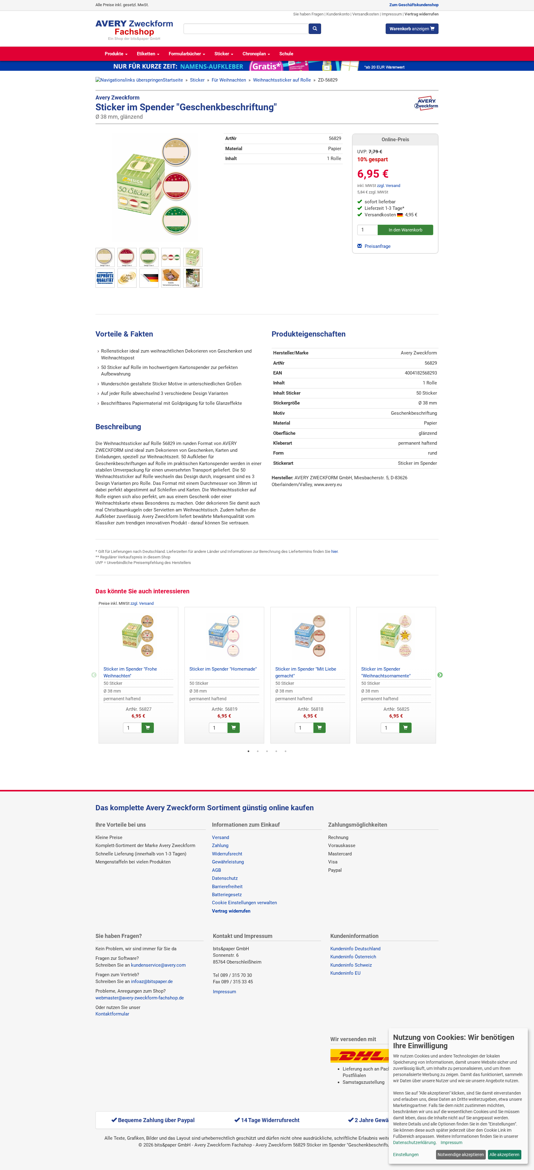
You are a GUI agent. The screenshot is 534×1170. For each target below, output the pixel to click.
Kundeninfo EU (345, 973)
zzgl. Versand (388, 185)
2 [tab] (258, 751)
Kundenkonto (338, 14)
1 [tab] (248, 751)
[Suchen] (315, 28)
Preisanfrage (377, 246)
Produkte (115, 54)
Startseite (173, 80)
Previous (94, 675)
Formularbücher (185, 54)
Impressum (392, 14)
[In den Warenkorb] (148, 728)
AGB (216, 870)
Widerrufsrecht (227, 854)
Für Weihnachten (229, 80)
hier (334, 551)
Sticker (222, 54)
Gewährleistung (228, 862)
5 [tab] (285, 751)
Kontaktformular (112, 1014)
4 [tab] (276, 751)
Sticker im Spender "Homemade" (223, 669)
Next (440, 675)
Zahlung (220, 845)
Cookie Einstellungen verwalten (244, 902)
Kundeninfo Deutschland (355, 949)
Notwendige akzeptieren (461, 1154)
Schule (286, 54)
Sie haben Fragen (308, 14)
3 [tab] (267, 751)
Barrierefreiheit (227, 886)
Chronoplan (255, 54)
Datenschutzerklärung (414, 1142)
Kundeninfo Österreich (353, 957)
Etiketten (146, 54)
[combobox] (246, 28)
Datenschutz (225, 878)
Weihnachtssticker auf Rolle (282, 80)
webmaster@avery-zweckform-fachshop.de (139, 998)
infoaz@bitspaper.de (152, 981)
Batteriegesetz (227, 894)
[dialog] (458, 1096)
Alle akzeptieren (504, 1154)
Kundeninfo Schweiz (351, 965)
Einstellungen (406, 1154)
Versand (220, 837)
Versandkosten (365, 14)
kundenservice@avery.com (158, 965)
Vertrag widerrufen (422, 14)
